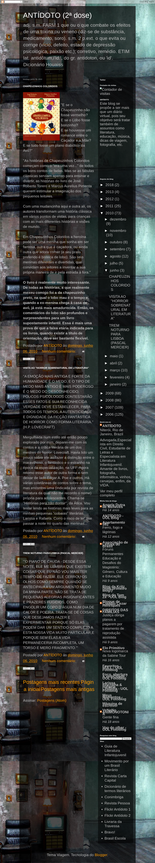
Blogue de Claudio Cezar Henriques (114, 603)
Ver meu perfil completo (111, 493)
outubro (116, 242)
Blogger (101, 855)
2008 (110, 400)
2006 (110, 414)
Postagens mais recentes (51, 682)
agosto (116, 256)
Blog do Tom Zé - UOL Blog (114, 596)
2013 (110, 192)
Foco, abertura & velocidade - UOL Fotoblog (115, 676)
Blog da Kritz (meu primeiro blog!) (114, 588)
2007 (110, 407)
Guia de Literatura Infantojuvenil (115, 750)
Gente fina (110, 717)
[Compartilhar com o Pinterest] (33, 359)
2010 (110, 213)
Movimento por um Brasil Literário (117, 765)
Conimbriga (114, 797)
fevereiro (117, 377)
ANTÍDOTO (111, 426)
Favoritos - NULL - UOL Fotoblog (112, 668)
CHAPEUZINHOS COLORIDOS (40, 86)
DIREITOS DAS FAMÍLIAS (115, 611)
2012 (110, 199)
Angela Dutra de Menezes (113, 506)
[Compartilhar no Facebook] (31, 359)
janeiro (116, 384)
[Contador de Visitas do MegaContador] (115, 94)
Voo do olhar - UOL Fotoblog (114, 728)
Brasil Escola (115, 838)
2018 (110, 185)
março (115, 370)
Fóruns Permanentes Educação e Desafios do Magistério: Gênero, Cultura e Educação (114, 562)
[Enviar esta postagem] (83, 351)
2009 (110, 393)
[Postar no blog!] (26, 359)
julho (114, 263)
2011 (109, 206)
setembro (118, 249)
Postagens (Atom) (51, 700)
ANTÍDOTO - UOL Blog (112, 517)
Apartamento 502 (113, 523)
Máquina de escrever (112, 705)
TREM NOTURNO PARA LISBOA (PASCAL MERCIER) (53, 553)
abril (114, 363)
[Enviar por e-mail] (24, 359)
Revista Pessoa (117, 803)
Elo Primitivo (113, 648)
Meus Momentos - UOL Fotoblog (114, 697)
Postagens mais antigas (67, 689)
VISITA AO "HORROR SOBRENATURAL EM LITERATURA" (56, 368)
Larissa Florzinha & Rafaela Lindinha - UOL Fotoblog (115, 687)
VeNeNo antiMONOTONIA (115, 712)
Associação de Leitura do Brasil (115, 544)
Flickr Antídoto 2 (118, 815)
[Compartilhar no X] (28, 359)
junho (115, 270)
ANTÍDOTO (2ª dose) (57, 15)
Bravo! (110, 832)
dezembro (118, 219)
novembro (118, 231)
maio (114, 356)
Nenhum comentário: (59, 351)
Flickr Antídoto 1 (118, 809)
